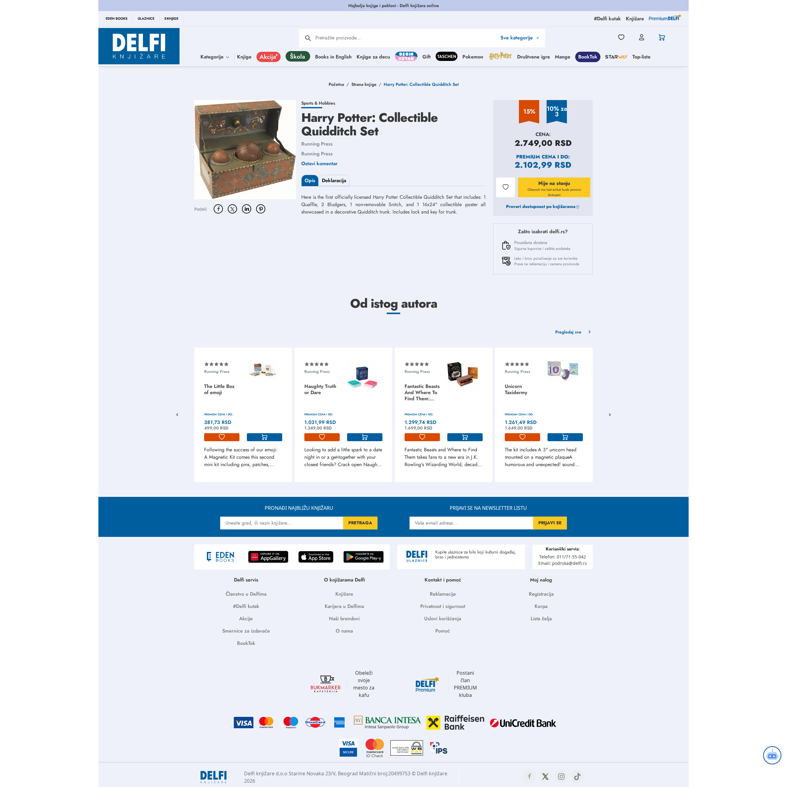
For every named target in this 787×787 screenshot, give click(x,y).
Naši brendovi (344, 618)
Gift (426, 56)
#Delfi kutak (246, 606)
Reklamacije (443, 593)
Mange (562, 56)
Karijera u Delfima (344, 606)
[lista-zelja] (221, 437)
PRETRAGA (360, 523)
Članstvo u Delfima (246, 593)
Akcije (246, 618)
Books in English (333, 56)
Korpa (541, 606)
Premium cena (536, 156)
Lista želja (541, 618)
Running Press (317, 143)
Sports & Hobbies (318, 103)
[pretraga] (308, 38)
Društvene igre (533, 56)
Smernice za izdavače (246, 630)
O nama (344, 630)
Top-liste (641, 56)
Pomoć (442, 630)
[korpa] (264, 437)
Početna (336, 84)
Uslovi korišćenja (442, 618)
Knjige (244, 56)
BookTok (587, 56)
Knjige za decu (373, 56)
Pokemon (472, 56)
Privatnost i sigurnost (442, 606)
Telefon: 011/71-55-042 (562, 557)
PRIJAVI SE (550, 523)
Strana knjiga (363, 84)
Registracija (541, 593)
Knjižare (344, 593)
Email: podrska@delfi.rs (562, 563)
